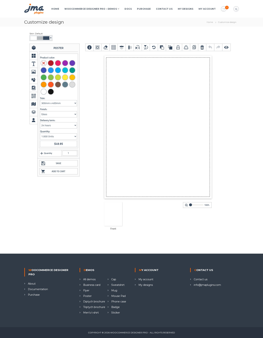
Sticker (115, 312)
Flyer (86, 290)
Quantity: (45, 131)
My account (207, 9)
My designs (185, 9)
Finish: (43, 109)
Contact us (164, 9)
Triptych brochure (94, 307)
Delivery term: (47, 120)
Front (113, 228)
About (32, 283)
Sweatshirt (118, 285)
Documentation (38, 289)
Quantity (48, 153)
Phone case (118, 301)
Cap (113, 279)
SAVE (58, 163)
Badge (115, 307)
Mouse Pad (118, 296)
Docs (128, 9)
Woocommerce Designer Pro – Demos (90, 9)
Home (55, 9)
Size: (42, 98)
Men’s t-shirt (91, 312)
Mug (114, 290)
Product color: (47, 57)
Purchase (144, 9)
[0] (223, 9)
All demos (89, 279)
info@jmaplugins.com (207, 285)
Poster (87, 296)
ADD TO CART (58, 171)
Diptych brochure (94, 301)
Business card (91, 285)
